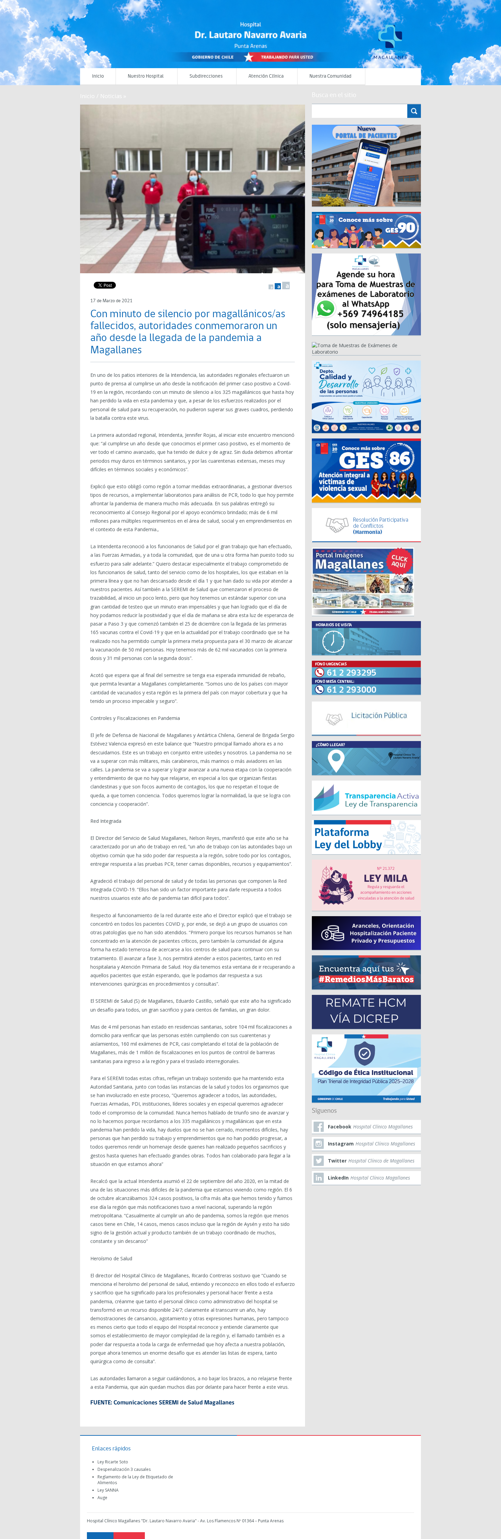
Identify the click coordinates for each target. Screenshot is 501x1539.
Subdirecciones (206, 76)
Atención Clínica (266, 76)
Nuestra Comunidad (330, 76)
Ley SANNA (108, 1490)
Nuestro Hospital (146, 76)
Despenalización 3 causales (124, 1469)
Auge (102, 1497)
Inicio (98, 76)
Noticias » (113, 96)
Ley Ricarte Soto (112, 1462)
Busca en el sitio (334, 95)
